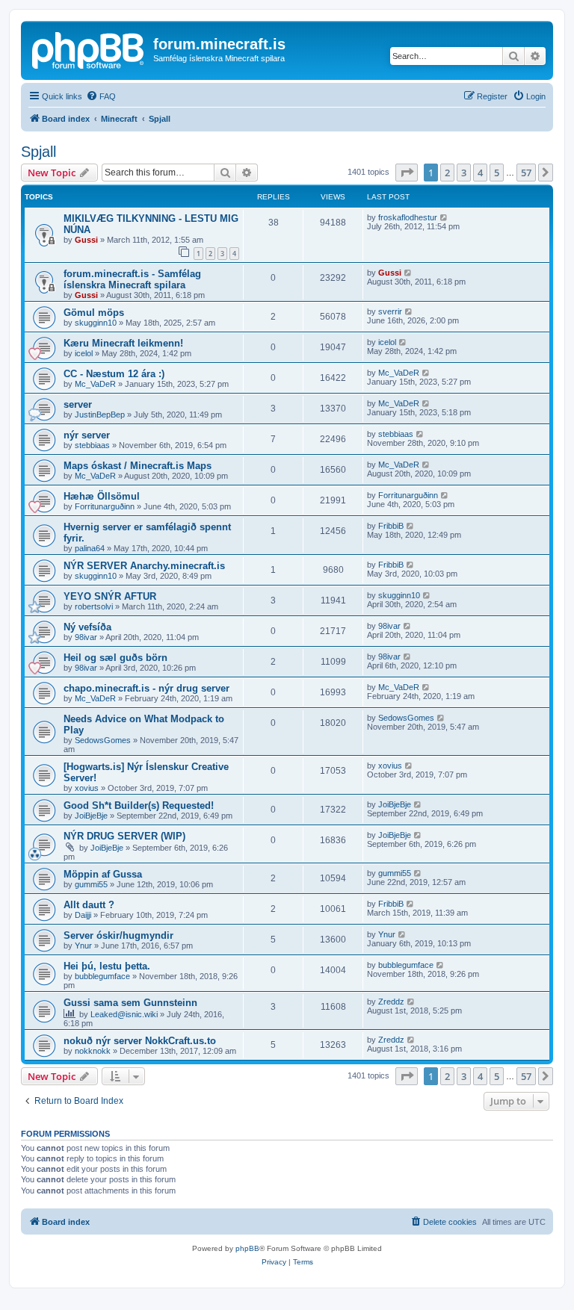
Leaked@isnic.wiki (124, 1014)
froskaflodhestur (407, 217)
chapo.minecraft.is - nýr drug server (146, 688)
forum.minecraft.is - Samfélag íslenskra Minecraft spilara (132, 279)
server (78, 404)
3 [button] (463, 172)
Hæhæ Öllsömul (102, 496)
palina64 (90, 548)
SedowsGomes (103, 740)
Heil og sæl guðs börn (115, 657)
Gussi (86, 239)
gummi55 (91, 884)
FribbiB (391, 525)
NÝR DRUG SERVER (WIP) (124, 836)
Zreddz (391, 1001)
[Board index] (89, 48)
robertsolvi (94, 606)
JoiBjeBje (91, 815)
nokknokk (93, 1050)
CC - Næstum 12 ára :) (114, 373)
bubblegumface (102, 976)
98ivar (86, 637)
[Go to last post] (444, 217)
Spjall (38, 151)
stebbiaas (92, 445)
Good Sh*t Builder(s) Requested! (139, 805)
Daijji (83, 914)
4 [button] (480, 172)
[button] (406, 172)
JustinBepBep (100, 414)
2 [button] (447, 172)
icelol (84, 353)
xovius (87, 787)
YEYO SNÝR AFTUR (110, 596)
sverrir (390, 311)
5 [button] (496, 172)
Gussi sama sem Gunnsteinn (130, 1002)
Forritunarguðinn (105, 506)
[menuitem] (101, 96)
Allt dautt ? (89, 904)
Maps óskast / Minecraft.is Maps (138, 465)
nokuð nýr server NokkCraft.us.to (140, 1040)
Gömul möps (94, 312)
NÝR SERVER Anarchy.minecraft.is (144, 565)
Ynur (83, 945)
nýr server (87, 435)
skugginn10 (96, 322)
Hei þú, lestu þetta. (107, 966)
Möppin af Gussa (103, 874)
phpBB (247, 1248)
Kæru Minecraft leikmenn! (123, 343)
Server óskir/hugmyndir (118, 935)
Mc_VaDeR (95, 383)
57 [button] (526, 172)
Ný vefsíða (87, 627)
